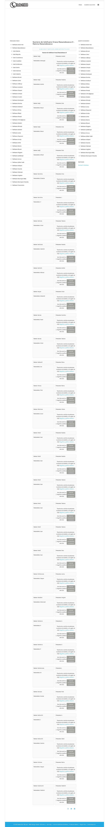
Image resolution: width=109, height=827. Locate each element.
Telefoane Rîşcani (17, 149)
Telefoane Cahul (16, 80)
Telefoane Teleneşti (17, 172)
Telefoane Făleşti (16, 113)
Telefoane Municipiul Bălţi (19, 178)
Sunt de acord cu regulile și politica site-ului (61, 70)
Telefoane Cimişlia (17, 93)
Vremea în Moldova (83, 165)
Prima (80, 5)
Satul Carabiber (17, 61)
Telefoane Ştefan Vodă (18, 162)
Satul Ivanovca (17, 70)
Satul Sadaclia (17, 74)
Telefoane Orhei (16, 142)
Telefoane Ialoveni (17, 129)
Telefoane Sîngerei (17, 152)
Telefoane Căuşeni (17, 90)
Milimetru (42, 824)
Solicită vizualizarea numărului (71, 70)
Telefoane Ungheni (17, 175)
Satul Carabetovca (18, 57)
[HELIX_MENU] (98, 4)
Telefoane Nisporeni (17, 136)
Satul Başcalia (17, 54)
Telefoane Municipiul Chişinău (20, 182)
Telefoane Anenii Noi (17, 44)
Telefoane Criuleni (17, 97)
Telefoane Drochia (17, 103)
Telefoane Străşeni (17, 165)
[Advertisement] (54, 20)
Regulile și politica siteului (67, 65)
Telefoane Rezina (16, 146)
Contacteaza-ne (91, 824)
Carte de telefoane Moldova (60, 824)
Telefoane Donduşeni (18, 100)
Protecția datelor (73, 824)
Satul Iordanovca (17, 64)
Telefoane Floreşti (17, 116)
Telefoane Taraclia (17, 169)
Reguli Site (83, 824)
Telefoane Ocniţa (16, 139)
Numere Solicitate (89, 5)
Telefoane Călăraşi (17, 84)
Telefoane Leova (16, 133)
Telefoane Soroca (16, 159)
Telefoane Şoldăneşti (17, 156)
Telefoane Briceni (17, 77)
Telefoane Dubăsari (17, 106)
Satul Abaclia (16, 51)
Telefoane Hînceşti (17, 126)
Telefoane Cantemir (17, 87)
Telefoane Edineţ (16, 110)
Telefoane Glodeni (17, 123)
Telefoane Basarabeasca (18, 48)
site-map (49, 824)
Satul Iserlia (16, 67)
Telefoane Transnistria (18, 185)
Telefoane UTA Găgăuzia (18, 120)
